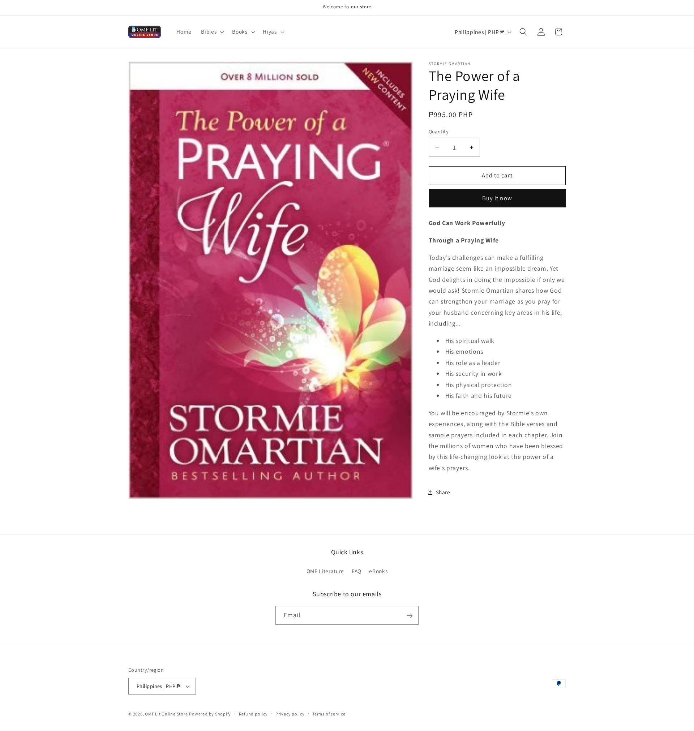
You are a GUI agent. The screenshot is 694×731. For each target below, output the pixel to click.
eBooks (378, 571)
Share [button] (443, 492)
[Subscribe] (409, 615)
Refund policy (253, 714)
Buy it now (497, 198)
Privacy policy (290, 714)
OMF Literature (325, 571)
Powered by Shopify (210, 714)
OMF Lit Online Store (166, 714)
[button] (211, 31)
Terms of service (328, 714)
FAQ (356, 571)
